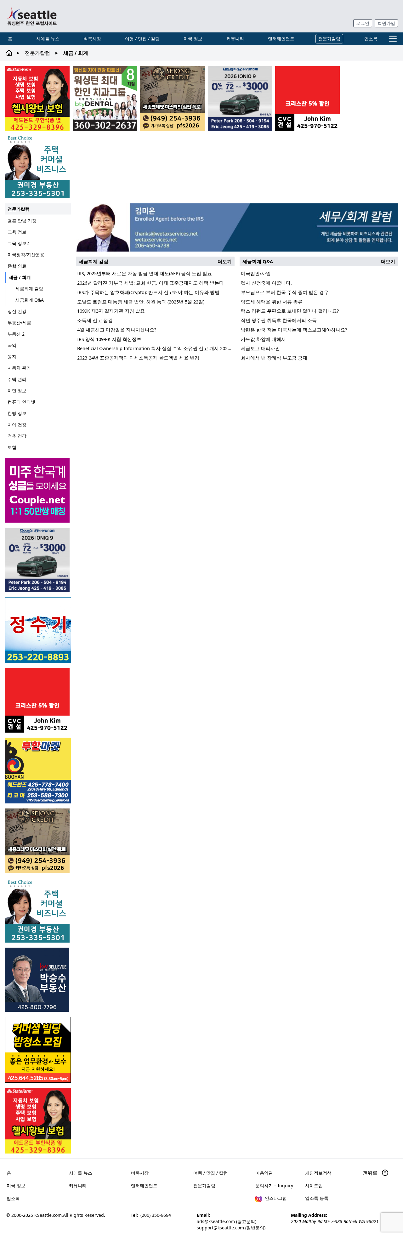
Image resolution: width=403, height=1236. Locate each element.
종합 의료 (17, 266)
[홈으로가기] (32, 16)
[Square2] (105, 98)
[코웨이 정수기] (38, 630)
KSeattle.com (48, 1215)
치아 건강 (17, 425)
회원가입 (386, 23)
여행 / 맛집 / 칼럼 (142, 39)
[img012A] (38, 980)
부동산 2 (16, 334)
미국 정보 (193, 39)
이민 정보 (17, 391)
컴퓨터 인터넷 (21, 402)
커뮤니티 (235, 39)
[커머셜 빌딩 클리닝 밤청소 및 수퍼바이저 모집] (38, 1050)
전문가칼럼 (329, 39)
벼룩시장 (92, 39)
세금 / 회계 (20, 277)
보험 (12, 447)
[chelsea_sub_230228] (37, 98)
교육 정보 (17, 232)
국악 (12, 345)
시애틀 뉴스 (48, 39)
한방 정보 (17, 413)
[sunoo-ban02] (38, 490)
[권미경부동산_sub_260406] (37, 166)
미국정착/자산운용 (26, 255)
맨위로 (370, 1172)
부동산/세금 (19, 323)
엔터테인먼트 (281, 39)
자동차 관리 (19, 368)
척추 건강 (17, 436)
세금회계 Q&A (29, 300)
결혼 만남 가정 (22, 221)
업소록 (370, 39)
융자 (12, 357)
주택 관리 (17, 379)
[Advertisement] (237, 412)
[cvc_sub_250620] (307, 98)
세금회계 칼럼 (29, 289)
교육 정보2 (18, 243)
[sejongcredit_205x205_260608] (172, 98)
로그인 (362, 23)
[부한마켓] (38, 770)
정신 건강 (17, 311)
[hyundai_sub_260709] (240, 98)
